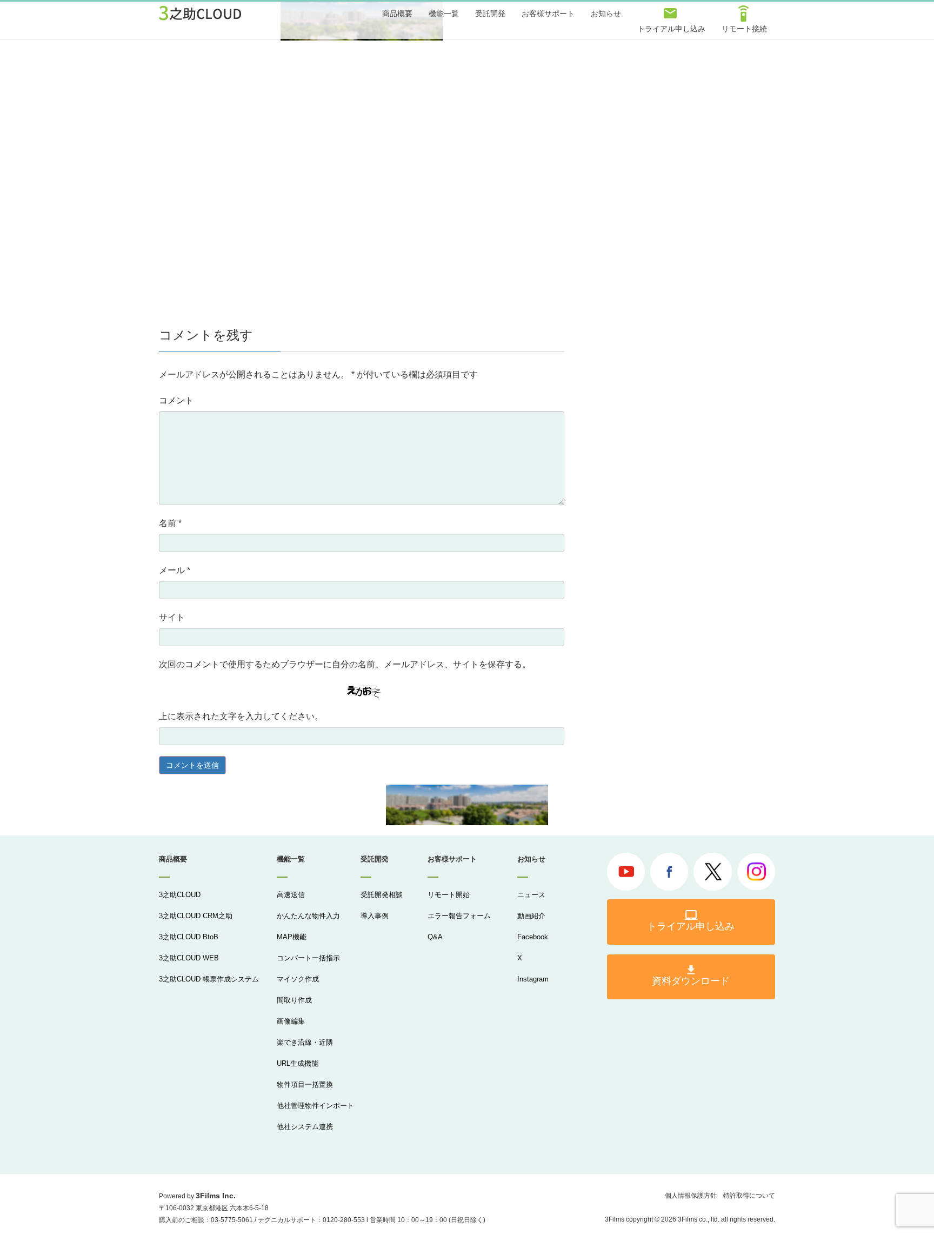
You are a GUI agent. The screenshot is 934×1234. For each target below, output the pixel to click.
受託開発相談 (382, 895)
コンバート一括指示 (308, 958)
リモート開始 (449, 895)
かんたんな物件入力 (308, 916)
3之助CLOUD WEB (189, 958)
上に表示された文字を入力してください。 (241, 716)
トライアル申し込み (691, 926)
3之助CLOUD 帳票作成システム (209, 979)
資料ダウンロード (691, 981)
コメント (176, 400)
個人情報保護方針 (691, 1195)
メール (174, 570)
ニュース (531, 895)
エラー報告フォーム (459, 916)
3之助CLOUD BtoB (188, 937)
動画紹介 (531, 916)
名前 (170, 523)
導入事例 (375, 916)
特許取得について (749, 1195)
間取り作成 (294, 1000)
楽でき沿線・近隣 (305, 1042)
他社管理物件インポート (315, 1106)
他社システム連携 (305, 1127)
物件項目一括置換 (305, 1084)
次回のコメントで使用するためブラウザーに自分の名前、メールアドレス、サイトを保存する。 (345, 664)
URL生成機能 (297, 1063)
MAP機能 (291, 937)
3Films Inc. (216, 1195)
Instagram (533, 979)
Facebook (532, 937)
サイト (172, 617)
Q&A (435, 937)
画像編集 (291, 1021)
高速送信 (291, 895)
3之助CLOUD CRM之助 (195, 916)
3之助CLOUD (180, 895)
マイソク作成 (298, 979)
